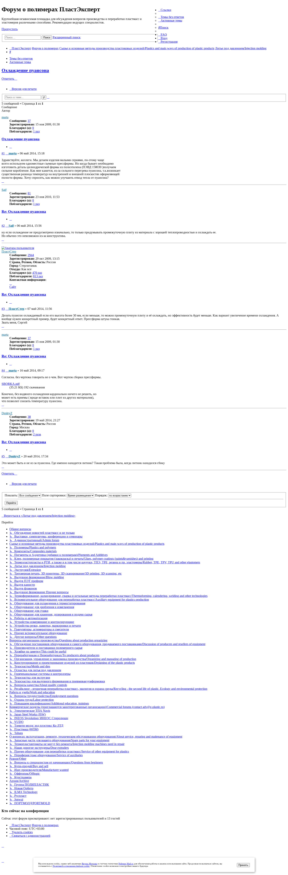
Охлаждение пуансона (25, 70)
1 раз (36, 131)
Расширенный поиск (67, 37)
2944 (31, 255)
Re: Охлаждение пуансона (24, 211)
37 (29, 120)
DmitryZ (7, 413)
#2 (3, 225)
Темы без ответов (21, 58)
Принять (243, 865)
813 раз (38, 276)
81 (29, 193)
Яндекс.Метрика (89, 863)
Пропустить (10, 29)
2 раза (37, 434)
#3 (3, 308)
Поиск (46, 37)
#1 (3, 153)
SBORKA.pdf (11, 383)
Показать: (11, 495)
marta (5, 117)
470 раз (37, 272)
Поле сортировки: (54, 495)
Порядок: (101, 495)
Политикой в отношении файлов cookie (71, 866)
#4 (3, 370)
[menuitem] (171, 17)
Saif (4, 189)
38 (29, 416)
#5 (3, 456)
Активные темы (20, 62)
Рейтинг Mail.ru (126, 863)
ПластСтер (9, 251)
